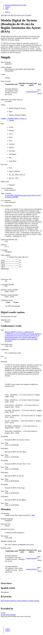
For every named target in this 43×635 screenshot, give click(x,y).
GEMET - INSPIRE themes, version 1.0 (13, 118)
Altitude (11, 120)
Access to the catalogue (8, 614)
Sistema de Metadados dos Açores (15, 5)
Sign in (7, 12)
